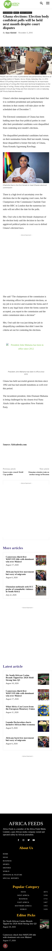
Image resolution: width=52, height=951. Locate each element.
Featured (7, 12)
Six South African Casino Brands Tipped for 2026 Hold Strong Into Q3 (20, 677)
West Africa (25, 12)
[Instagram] (23, 840)
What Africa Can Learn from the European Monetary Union (20, 707)
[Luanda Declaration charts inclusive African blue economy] (43, 726)
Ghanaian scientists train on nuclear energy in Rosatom (38, 473)
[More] (40, 39)
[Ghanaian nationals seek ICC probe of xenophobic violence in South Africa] (41, 590)
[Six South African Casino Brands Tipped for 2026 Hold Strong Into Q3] (43, 679)
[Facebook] (18, 840)
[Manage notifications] (5, 945)
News (16, 12)
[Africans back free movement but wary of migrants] (41, 575)
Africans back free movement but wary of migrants (20, 573)
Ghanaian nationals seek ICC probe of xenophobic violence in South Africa (19, 589)
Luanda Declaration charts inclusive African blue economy (20, 723)
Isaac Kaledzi (11, 33)
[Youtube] (33, 840)
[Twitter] (28, 840)
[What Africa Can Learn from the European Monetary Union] (43, 710)
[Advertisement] (26, 264)
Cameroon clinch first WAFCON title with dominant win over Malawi (20, 559)
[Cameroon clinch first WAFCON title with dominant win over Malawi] (41, 560)
